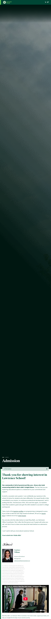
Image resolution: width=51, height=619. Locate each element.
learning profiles (18, 511)
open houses (22, 515)
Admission (7, 457)
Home (3, 457)
